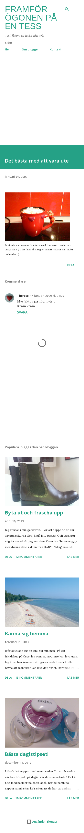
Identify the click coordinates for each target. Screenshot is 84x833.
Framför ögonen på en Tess (31, 17)
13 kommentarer (28, 677)
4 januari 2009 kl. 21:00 (48, 296)
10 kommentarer (28, 798)
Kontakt (56, 49)
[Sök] (66, 7)
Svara (22, 312)
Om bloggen (30, 49)
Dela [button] (70, 265)
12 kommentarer (28, 557)
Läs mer (73, 557)
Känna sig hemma (26, 633)
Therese (23, 296)
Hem (8, 49)
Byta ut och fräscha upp (34, 512)
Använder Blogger (44, 821)
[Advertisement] (42, 103)
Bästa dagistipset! (27, 754)
